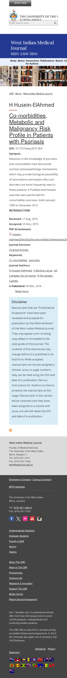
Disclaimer (40, 648)
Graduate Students (19, 535)
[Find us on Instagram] (39, 520)
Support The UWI (18, 588)
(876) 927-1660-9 (22, 507)
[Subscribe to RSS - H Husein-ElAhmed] (10, 430)
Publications (47, 60)
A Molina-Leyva (43, 270)
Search (59, 60)
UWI (11, 93)
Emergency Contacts (20, 479)
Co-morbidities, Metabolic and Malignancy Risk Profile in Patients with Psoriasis (31, 128)
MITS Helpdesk (17, 486)
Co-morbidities (18, 260)
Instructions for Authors (32, 62)
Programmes (15, 572)
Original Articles (18, 250)
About (21, 60)
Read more (21, 291)
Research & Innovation (21, 583)
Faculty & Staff (16, 541)
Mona (18, 93)
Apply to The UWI (18, 567)
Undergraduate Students (21, 530)
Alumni (12, 546)
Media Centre (16, 594)
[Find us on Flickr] (25, 520)
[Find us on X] (18, 520)
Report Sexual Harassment (23, 599)
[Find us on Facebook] (11, 520)
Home (13, 60)
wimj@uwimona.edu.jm (21, 464)
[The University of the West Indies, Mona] (33, 15)
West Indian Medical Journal (37, 93)
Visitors (13, 551)
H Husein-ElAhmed (20, 270)
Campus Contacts (42, 479)
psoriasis (34, 260)
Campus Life (15, 578)
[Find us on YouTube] (32, 520)
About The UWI (17, 562)
